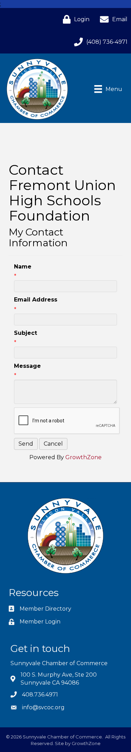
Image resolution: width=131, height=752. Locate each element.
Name (22, 266)
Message (27, 366)
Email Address (35, 299)
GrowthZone (83, 457)
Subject (25, 333)
